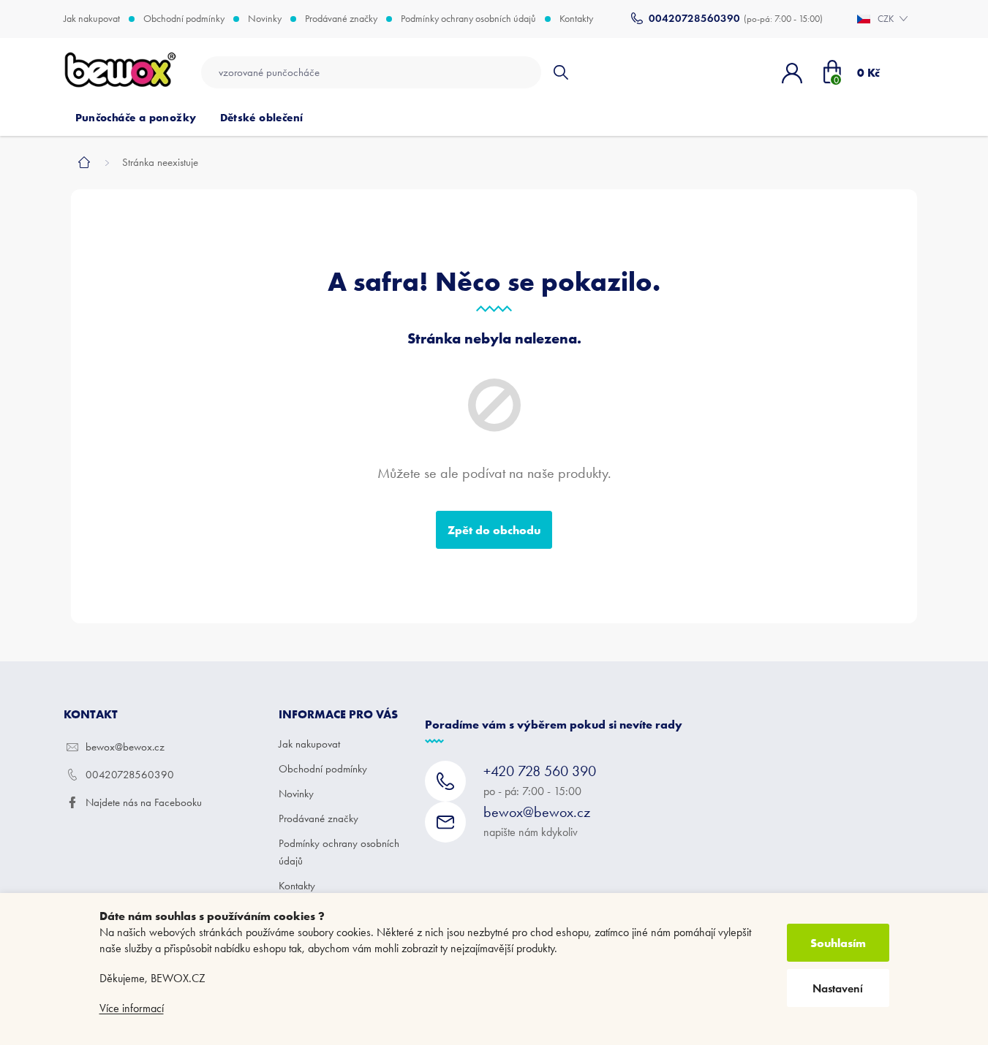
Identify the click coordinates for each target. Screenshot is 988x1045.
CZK (887, 18)
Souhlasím (838, 942)
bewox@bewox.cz (125, 746)
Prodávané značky (341, 19)
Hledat (560, 72)
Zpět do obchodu (494, 529)
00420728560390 (130, 774)
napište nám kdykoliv (536, 821)
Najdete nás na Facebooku (144, 802)
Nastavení (837, 988)
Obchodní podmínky (184, 19)
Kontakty (576, 19)
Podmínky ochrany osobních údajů (468, 19)
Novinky (265, 19)
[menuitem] (136, 117)
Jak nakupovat (92, 19)
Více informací (131, 1008)
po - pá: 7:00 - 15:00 (539, 780)
